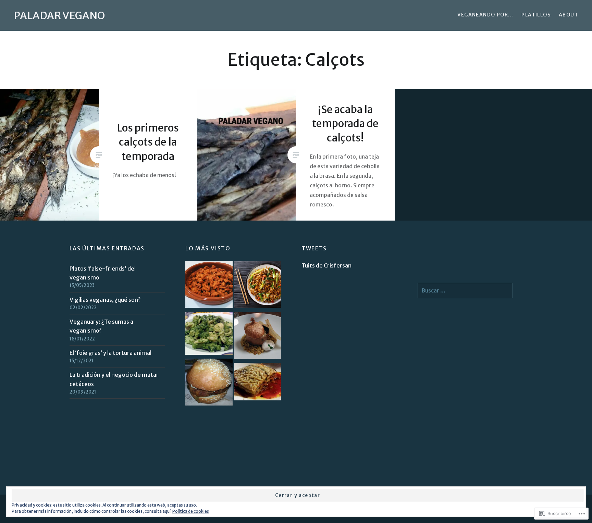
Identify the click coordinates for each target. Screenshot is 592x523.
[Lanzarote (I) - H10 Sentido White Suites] (257, 383)
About (568, 15)
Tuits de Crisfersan (326, 265)
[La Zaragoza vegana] (208, 383)
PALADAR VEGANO (59, 15)
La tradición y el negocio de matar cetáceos (114, 379)
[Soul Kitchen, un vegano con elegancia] (257, 337)
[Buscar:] (465, 290)
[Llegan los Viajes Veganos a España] (257, 286)
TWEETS (314, 248)
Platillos (536, 15)
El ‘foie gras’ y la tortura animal (110, 352)
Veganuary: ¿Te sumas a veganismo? (101, 326)
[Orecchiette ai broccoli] (208, 335)
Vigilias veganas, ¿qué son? (105, 299)
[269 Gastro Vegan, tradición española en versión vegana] (208, 286)
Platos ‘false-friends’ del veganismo (103, 273)
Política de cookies (190, 511)
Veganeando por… (485, 15)
